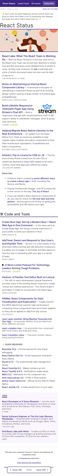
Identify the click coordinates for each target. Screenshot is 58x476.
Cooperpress (25, 458)
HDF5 (8, 305)
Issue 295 (41, 470)
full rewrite (44, 243)
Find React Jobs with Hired (15, 431)
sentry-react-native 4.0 (13, 381)
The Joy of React (40, 191)
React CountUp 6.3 (11, 368)
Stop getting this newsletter (29, 462)
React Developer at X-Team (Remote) (20, 401)
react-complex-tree (11, 328)
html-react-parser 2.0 (12, 377)
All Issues (35, 3)
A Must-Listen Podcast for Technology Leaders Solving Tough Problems (26, 266)
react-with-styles (32, 161)
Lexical (38, 280)
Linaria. (44, 164)
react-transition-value (13, 335)
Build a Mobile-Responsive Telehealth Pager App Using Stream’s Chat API (18, 109)
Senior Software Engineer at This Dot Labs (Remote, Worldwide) (27, 417)
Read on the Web (50, 9)
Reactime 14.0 (9, 349)
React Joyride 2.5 (10, 387)
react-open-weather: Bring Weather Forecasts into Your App (27, 320)
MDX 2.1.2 (6, 374)
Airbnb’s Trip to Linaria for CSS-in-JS (23, 155)
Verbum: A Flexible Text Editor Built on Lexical (28, 277)
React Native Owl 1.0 (12, 355)
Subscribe (49, 3)
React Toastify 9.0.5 (12, 371)
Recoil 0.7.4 (7, 361)
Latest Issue (23, 3)
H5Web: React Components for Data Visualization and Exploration (22, 300)
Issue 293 (17, 470)
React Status (9, 3)
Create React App (10, 228)
